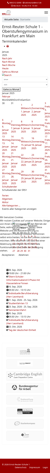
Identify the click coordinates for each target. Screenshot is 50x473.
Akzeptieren (8, 254)
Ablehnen (24, 254)
